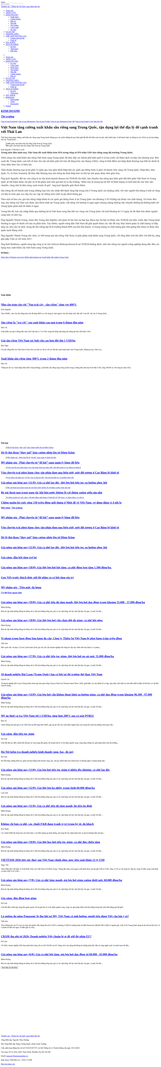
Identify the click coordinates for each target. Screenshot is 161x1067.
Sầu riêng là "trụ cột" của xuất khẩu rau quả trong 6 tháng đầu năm (42, 322)
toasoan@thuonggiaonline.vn (17, 1056)
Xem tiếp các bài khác (9, 967)
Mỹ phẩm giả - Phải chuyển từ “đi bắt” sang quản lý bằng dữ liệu (40, 462)
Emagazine (14, 104)
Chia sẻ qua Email (82, 121)
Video (12, 102)
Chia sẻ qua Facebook (9, 121)
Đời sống (13, 51)
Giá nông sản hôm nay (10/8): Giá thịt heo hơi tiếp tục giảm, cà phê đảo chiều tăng (50, 842)
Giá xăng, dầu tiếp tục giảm (17, 733)
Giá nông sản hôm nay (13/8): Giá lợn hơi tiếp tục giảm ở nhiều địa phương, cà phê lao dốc (55, 769)
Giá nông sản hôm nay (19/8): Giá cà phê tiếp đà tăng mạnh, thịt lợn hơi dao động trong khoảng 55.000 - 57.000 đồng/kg (73, 602)
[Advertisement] (71, 274)
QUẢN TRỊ (10, 32)
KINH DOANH (12, 15)
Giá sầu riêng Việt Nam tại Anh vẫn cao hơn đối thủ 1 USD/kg (38, 340)
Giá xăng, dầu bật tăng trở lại (19, 557)
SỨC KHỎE (10, 42)
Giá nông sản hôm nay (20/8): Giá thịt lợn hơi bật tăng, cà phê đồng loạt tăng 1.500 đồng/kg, (56, 567)
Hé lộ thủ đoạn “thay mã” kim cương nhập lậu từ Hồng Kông (38, 452)
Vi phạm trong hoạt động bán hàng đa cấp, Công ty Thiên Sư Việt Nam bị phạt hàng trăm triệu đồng (61, 638)
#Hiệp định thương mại (33, 257)
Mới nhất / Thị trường (12, 508)
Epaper (8, 106)
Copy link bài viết (95, 121)
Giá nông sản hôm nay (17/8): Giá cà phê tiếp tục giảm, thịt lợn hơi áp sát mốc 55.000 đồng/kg (57, 656)
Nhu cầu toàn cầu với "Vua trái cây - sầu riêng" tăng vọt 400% (39, 304)
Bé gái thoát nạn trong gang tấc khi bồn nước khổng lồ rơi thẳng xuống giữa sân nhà (51, 492)
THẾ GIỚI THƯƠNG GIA (16, 36)
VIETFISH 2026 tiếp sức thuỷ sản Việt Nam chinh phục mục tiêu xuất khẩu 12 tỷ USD (53, 859)
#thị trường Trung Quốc (60, 257)
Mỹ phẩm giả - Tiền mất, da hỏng (21, 587)
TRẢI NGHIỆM (12, 45)
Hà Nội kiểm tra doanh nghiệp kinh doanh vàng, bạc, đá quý (37, 751)
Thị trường (14, 25)
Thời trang (14, 49)
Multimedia (10, 97)
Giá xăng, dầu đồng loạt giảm (18, 898)
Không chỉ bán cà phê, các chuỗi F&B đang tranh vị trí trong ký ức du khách (47, 823)
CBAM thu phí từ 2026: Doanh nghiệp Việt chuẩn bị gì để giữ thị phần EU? (46, 936)
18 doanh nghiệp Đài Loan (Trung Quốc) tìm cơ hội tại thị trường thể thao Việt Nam (51, 674)
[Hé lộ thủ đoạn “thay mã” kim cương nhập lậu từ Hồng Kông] (29, 447)
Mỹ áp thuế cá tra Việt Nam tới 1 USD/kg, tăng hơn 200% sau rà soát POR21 (47, 715)
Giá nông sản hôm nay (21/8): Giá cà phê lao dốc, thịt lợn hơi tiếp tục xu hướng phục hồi (54, 482)
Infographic (14, 100)
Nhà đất (13, 23)
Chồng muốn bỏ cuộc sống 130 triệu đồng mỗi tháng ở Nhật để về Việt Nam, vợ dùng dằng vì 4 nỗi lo (61, 502)
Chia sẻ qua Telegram (59, 121)
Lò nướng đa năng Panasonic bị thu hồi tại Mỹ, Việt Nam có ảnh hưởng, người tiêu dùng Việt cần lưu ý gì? (65, 916)
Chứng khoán (15, 19)
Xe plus (13, 30)
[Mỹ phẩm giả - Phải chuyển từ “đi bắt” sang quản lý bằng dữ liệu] (31, 458)
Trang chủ (9, 11)
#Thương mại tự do (16, 257)
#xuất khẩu (46, 257)
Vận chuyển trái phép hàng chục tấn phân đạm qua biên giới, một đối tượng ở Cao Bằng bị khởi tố (60, 472)
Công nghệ (14, 28)
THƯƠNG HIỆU (12, 34)
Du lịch (13, 47)
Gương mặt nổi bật (17, 38)
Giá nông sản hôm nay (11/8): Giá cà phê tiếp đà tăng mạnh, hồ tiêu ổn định (46, 805)
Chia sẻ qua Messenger (26, 121)
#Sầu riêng (5, 257)
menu (3, 2)
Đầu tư (13, 21)
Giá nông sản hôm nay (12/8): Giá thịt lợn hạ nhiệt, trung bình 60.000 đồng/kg (48, 787)
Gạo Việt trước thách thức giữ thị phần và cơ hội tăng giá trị (37, 577)
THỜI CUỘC (11, 13)
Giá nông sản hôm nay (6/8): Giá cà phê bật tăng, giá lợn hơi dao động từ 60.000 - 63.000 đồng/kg (59, 954)
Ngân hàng (14, 17)
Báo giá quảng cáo (8, 1064)
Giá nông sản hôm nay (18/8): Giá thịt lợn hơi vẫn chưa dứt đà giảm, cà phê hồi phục (52, 620)
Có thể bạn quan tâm (11, 592)
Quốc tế (13, 40)
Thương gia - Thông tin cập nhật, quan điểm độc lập (20, 7)
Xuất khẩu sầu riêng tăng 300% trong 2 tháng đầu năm (34, 358)
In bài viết (71, 121)
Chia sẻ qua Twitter (43, 121)
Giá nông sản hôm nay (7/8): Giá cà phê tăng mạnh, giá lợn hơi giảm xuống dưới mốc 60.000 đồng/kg (61, 880)
